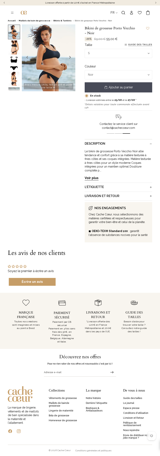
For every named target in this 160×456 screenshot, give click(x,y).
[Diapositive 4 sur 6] (14, 79)
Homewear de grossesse (63, 420)
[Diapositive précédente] (26, 58)
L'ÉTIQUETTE (94, 187)
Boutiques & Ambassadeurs (94, 409)
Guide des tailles (140, 44)
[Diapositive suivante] (71, 58)
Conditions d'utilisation (135, 413)
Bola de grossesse (59, 415)
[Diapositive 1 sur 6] (14, 32)
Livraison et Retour (133, 418)
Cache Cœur (64, 450)
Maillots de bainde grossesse (59, 404)
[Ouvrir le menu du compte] (131, 12)
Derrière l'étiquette (96, 403)
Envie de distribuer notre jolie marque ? (136, 436)
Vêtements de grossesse (63, 398)
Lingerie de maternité (61, 410)
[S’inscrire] (112, 372)
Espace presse (131, 408)
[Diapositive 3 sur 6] (14, 63)
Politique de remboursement (132, 424)
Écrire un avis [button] (32, 282)
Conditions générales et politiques (93, 450)
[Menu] (12, 12)
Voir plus (92, 178)
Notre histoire (93, 398)
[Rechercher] (123, 12)
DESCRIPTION (95, 143)
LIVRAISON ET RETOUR (102, 196)
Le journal (128, 403)
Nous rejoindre (131, 430)
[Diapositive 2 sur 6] (14, 47)
